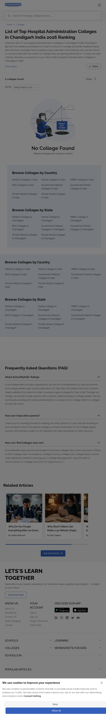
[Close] (101, 683)
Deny (55, 704)
